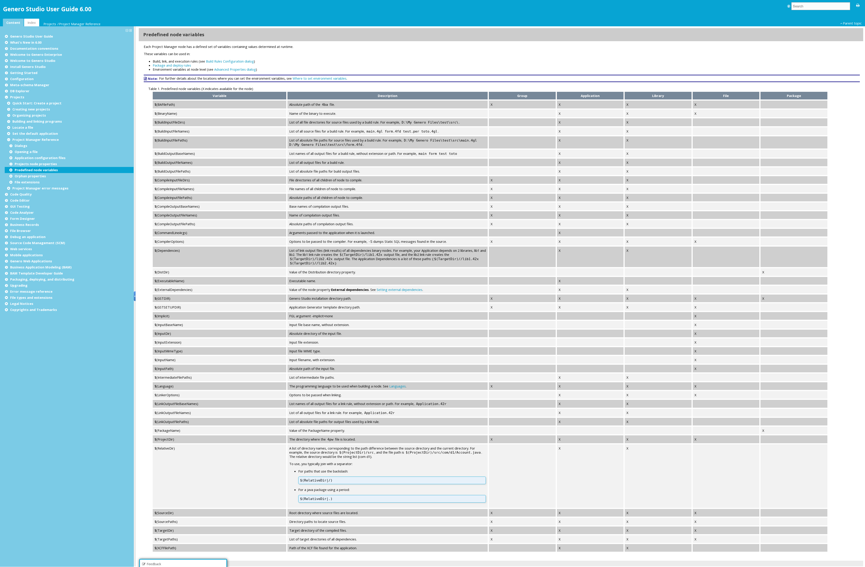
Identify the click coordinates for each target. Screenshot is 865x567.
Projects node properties (36, 164)
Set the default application (35, 133)
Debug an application (28, 236)
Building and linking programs (37, 121)
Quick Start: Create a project (36, 103)
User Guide (31, 36)
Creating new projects (31, 109)
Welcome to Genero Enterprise (36, 54)
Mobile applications (26, 255)
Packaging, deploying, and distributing (42, 279)
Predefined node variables (36, 170)
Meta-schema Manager (29, 85)
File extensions (27, 182)
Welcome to (32, 60)
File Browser (20, 230)
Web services (21, 249)
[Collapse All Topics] (127, 30)
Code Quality (21, 194)
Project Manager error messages (40, 188)
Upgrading (18, 285)
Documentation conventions (34, 48)
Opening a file (26, 151)
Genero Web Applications (31, 261)
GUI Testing (20, 206)
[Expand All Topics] (131, 30)
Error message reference (31, 291)
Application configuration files (40, 157)
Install (28, 66)
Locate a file (22, 127)
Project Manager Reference (79, 24)
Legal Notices (21, 303)
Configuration (22, 78)
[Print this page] (858, 5)
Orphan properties (30, 176)
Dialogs (21, 145)
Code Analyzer (22, 212)
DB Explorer (20, 91)
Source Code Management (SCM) (37, 243)
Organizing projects (29, 115)
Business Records (24, 224)
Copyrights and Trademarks (33, 309)
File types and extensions (31, 297)
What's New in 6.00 (25, 42)
